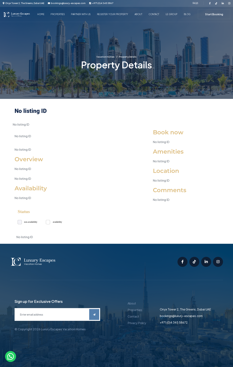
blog (187, 14)
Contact (154, 14)
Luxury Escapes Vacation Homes (63, 329)
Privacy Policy (137, 323)
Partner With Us (81, 14)
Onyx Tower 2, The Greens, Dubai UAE (185, 309)
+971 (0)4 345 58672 (174, 322)
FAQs (195, 3)
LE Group (171, 14)
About (138, 14)
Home (40, 14)
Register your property (112, 14)
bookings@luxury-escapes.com (68, 3)
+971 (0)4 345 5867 (102, 3)
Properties (58, 14)
